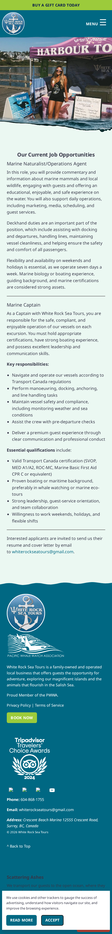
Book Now (22, 717)
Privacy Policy (19, 705)
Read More (23, 920)
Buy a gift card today (56, 5)
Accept (54, 920)
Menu (96, 23)
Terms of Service (49, 705)
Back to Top (18, 846)
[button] (56, 79)
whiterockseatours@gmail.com (42, 552)
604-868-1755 (32, 799)
